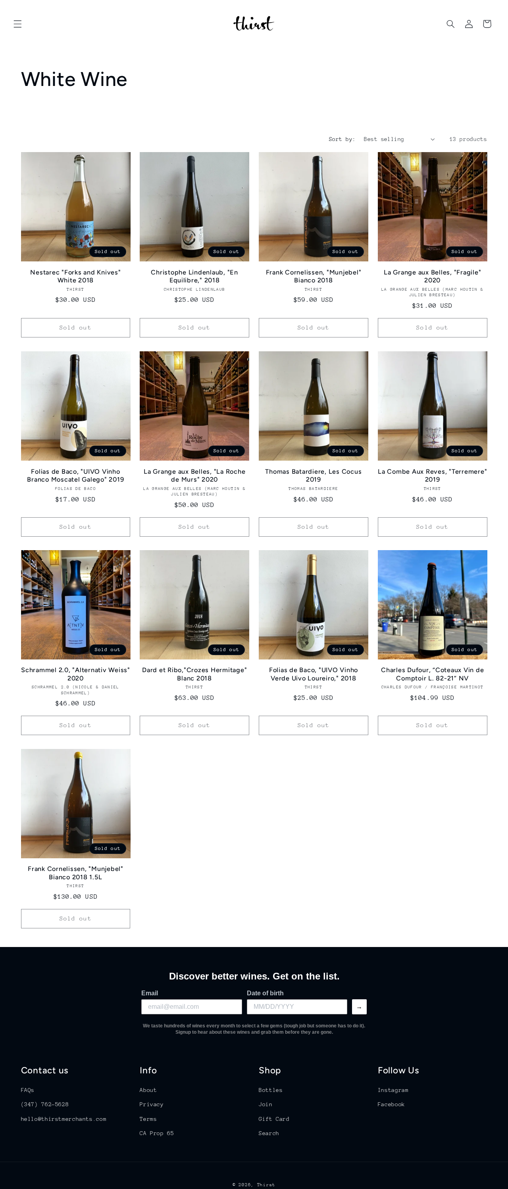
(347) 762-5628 (45, 1104)
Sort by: (342, 139)
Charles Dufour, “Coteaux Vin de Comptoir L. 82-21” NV (432, 674)
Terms (148, 1119)
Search (269, 1133)
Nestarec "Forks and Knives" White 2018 (75, 276)
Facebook (391, 1104)
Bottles (271, 1090)
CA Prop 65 (157, 1133)
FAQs (28, 1090)
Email (149, 993)
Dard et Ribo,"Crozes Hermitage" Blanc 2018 (194, 674)
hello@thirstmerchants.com (64, 1119)
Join (266, 1104)
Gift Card (274, 1119)
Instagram (393, 1090)
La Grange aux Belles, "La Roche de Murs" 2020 (194, 475)
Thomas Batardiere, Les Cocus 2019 (313, 475)
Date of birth (265, 993)
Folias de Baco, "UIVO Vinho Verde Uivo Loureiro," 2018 (313, 674)
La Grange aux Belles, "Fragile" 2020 (432, 276)
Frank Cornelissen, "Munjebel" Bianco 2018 (314, 276)
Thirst (266, 1184)
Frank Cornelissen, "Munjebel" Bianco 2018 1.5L (75, 873)
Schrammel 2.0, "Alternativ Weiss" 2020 (75, 674)
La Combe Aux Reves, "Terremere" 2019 (432, 475)
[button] (17, 24)
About (148, 1090)
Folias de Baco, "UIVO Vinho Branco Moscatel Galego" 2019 (75, 475)
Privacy (152, 1104)
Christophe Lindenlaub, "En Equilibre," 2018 (194, 276)
